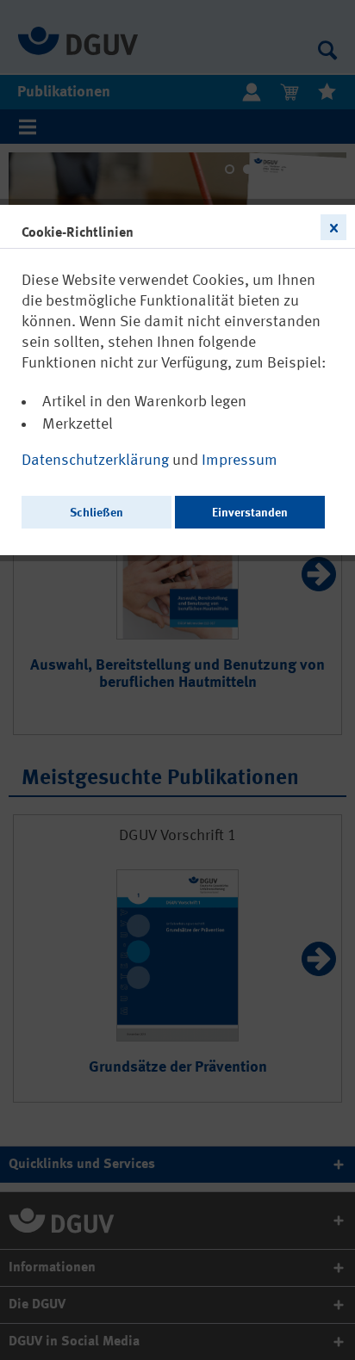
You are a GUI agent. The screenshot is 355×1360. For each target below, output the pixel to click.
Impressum (239, 460)
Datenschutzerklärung (97, 460)
